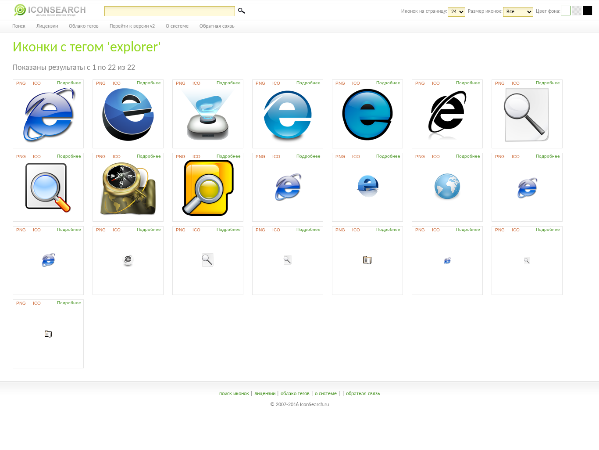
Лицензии (47, 26)
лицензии (264, 393)
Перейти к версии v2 (132, 26)
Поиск (18, 26)
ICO (37, 83)
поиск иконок (234, 393)
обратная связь (363, 393)
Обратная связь (217, 26)
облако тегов (295, 393)
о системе (326, 393)
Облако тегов (84, 26)
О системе (177, 26)
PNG (21, 83)
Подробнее (69, 82)
